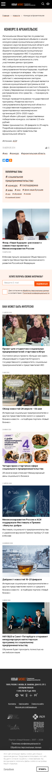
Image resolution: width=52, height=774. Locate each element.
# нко (7, 194)
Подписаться (42, 283)
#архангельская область (33, 153)
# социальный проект (12, 197)
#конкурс (14, 153)
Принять (42, 769)
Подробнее (9, 769)
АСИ (15, 141)
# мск (17, 190)
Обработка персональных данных (26, 747)
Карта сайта (24, 704)
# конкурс (11, 185)
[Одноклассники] (10, 160)
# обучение (17, 194)
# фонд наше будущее (32, 190)
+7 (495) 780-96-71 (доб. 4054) (26, 691)
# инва (9, 190)
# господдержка (29, 185)
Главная (5, 15)
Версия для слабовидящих (26, 707)
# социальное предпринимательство (19, 178)
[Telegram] (3, 160)
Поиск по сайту (37, 704)
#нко (5, 153)
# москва (27, 194)
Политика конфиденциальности (26, 743)
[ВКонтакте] (7, 160)
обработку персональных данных (35, 290)
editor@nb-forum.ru (26, 687)
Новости (16, 15)
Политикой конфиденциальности (36, 293)
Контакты (12, 704)
